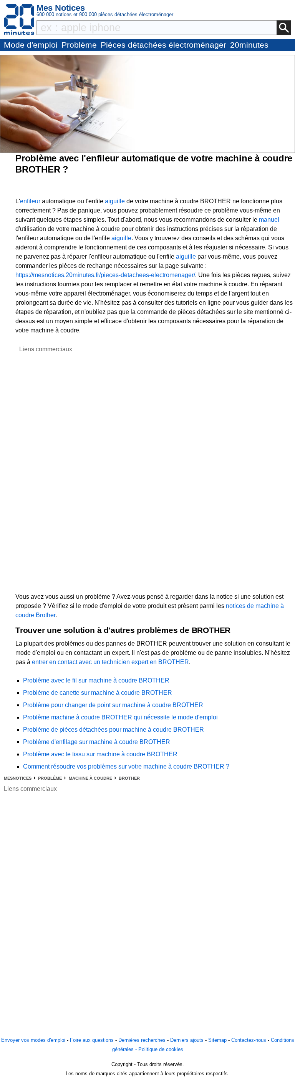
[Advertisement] (45, 469)
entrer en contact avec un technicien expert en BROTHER (110, 662)
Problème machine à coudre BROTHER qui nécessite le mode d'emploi (120, 717)
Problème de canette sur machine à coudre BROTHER (97, 692)
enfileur (30, 201)
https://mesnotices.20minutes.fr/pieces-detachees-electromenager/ (105, 275)
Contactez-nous (248, 1040)
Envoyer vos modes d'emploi (33, 1040)
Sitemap (217, 1040)
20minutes (249, 44)
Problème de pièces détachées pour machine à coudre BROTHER (113, 729)
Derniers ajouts (187, 1040)
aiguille (115, 201)
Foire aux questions (92, 1040)
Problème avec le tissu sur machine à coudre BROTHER (100, 754)
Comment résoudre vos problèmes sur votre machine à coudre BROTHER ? (126, 766)
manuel (269, 219)
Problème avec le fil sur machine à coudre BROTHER (96, 680)
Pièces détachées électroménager (163, 44)
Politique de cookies (160, 1049)
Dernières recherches (142, 1040)
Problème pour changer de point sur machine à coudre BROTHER (113, 705)
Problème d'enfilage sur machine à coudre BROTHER (96, 742)
